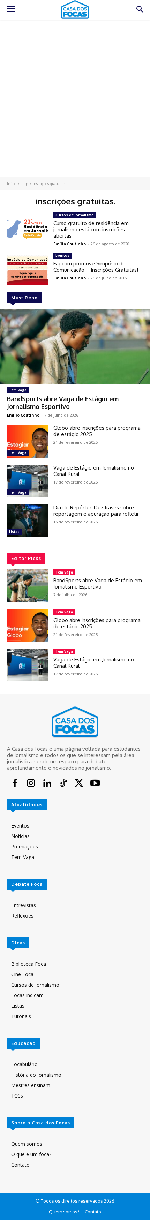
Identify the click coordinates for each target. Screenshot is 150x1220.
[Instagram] (31, 784)
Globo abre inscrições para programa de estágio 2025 (97, 431)
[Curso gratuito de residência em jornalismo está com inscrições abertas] (27, 228)
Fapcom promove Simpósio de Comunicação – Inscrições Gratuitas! (95, 266)
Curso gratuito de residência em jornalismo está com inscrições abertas (91, 229)
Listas (14, 531)
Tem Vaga (18, 390)
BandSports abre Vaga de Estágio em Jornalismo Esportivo (63, 402)
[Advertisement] (75, 98)
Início (11, 183)
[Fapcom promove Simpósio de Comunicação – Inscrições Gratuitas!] (27, 269)
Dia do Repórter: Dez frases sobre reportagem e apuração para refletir (96, 510)
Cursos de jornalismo (74, 214)
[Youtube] (95, 784)
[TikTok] (63, 784)
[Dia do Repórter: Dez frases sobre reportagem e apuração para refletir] (27, 520)
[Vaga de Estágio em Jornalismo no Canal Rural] (27, 481)
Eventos (62, 255)
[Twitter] (79, 784)
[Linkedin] (47, 784)
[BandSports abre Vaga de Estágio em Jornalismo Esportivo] (75, 346)
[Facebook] (15, 784)
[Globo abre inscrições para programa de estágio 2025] (27, 441)
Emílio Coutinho (23, 415)
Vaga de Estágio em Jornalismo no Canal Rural (93, 470)
